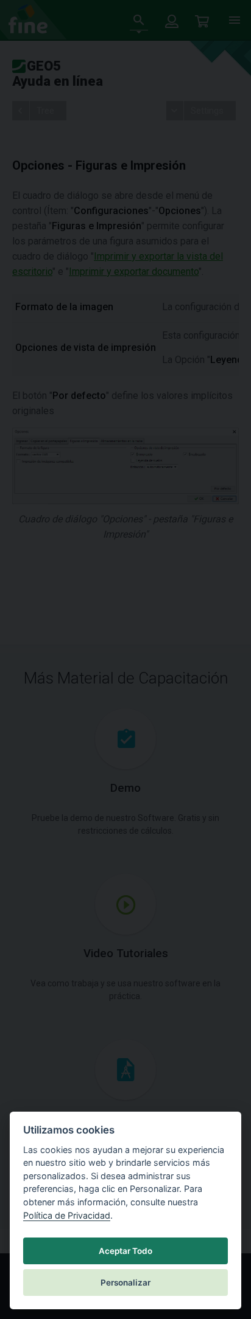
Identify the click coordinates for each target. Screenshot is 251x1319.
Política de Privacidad (66, 1215)
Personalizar (125, 1282)
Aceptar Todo (125, 1251)
